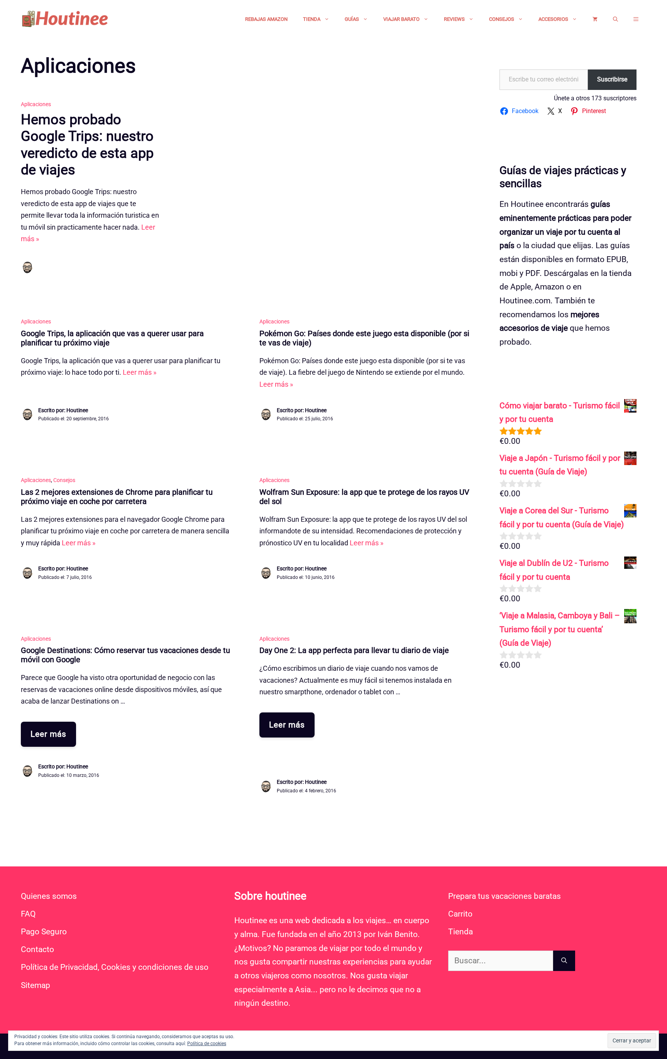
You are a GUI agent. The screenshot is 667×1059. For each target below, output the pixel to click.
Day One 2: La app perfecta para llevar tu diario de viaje (354, 650)
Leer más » (139, 372)
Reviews (454, 19)
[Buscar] (564, 961)
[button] (636, 19)
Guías (352, 19)
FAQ (28, 914)
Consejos (501, 19)
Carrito (460, 914)
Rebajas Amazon (266, 19)
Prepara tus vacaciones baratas (504, 896)
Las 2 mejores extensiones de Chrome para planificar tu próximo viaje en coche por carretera (117, 496)
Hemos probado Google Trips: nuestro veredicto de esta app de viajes (87, 145)
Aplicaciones (36, 104)
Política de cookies (206, 1043)
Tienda (311, 19)
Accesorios (553, 19)
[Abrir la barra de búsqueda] (615, 19)
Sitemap (35, 985)
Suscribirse (612, 79)
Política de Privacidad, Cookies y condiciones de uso (114, 967)
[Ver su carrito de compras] (595, 19)
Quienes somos (49, 896)
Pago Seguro (44, 931)
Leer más (48, 734)
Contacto (37, 949)
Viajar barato (401, 19)
